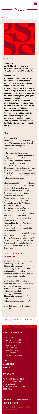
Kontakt (8, 374)
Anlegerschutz (11, 337)
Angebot (8, 364)
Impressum (22, 399)
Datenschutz (11, 403)
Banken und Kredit (13, 340)
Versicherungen (12, 347)
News (6, 367)
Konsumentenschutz (14, 355)
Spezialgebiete (12, 332)
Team (6, 360)
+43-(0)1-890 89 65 (16, 379)
